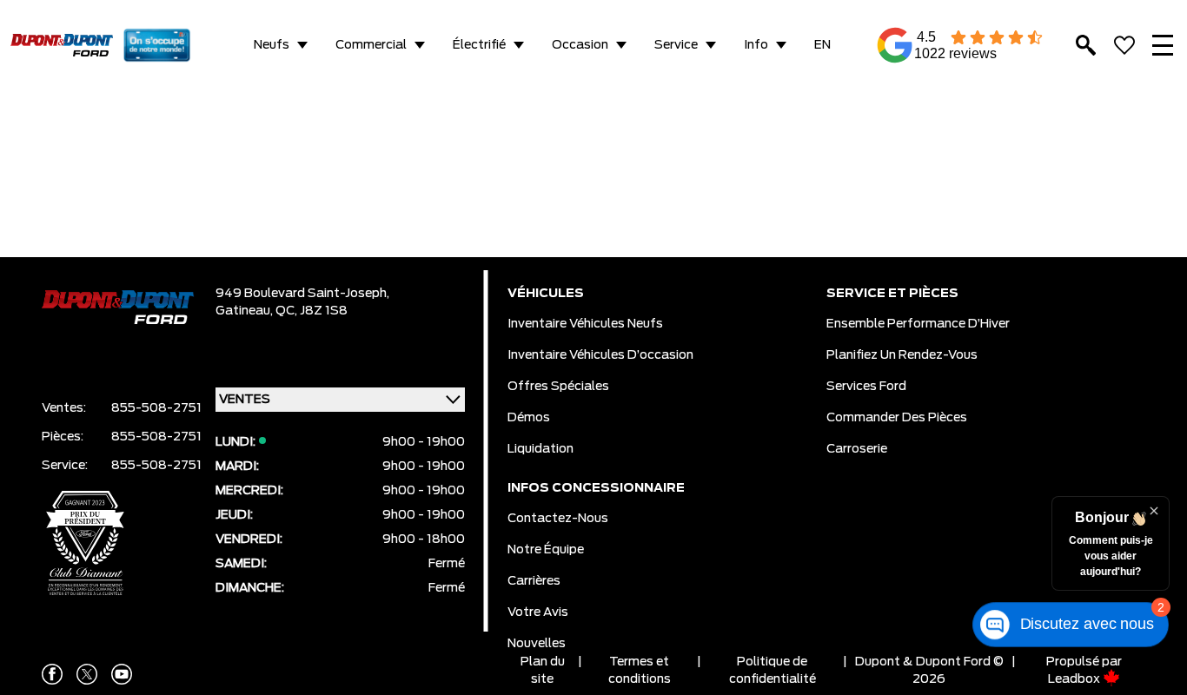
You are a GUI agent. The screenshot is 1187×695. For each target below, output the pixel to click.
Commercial (371, 45)
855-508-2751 (156, 408)
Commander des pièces (896, 418)
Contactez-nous (557, 519)
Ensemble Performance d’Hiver (918, 324)
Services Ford (866, 387)
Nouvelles (536, 644)
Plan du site (543, 670)
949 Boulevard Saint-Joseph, (302, 294)
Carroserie (856, 449)
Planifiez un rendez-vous (902, 355)
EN (822, 45)
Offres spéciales (558, 387)
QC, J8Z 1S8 (311, 311)
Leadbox (1075, 679)
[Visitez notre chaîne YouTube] (121, 674)
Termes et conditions (639, 670)
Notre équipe (545, 550)
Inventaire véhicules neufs (585, 324)
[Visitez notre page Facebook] (52, 674)
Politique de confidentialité (772, 670)
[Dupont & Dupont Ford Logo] (61, 45)
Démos (528, 418)
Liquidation (540, 449)
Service (676, 45)
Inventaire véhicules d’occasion (600, 355)
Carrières (533, 581)
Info (756, 45)
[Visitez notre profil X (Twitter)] (86, 674)
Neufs (271, 45)
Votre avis (537, 612)
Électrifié (479, 45)
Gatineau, (245, 311)
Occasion (580, 45)
